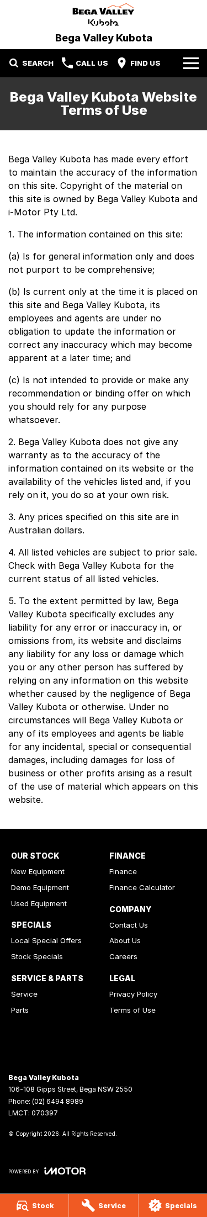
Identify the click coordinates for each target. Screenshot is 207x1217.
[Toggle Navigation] (191, 63)
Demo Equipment (40, 887)
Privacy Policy (133, 994)
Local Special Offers (46, 940)
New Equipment (38, 871)
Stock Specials (37, 956)
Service (24, 994)
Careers (123, 956)
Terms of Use (132, 1010)
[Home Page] (103, 14)
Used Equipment (39, 903)
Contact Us (128, 924)
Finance (123, 871)
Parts (20, 1010)
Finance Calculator (142, 887)
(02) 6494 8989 (57, 1101)
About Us (125, 940)
